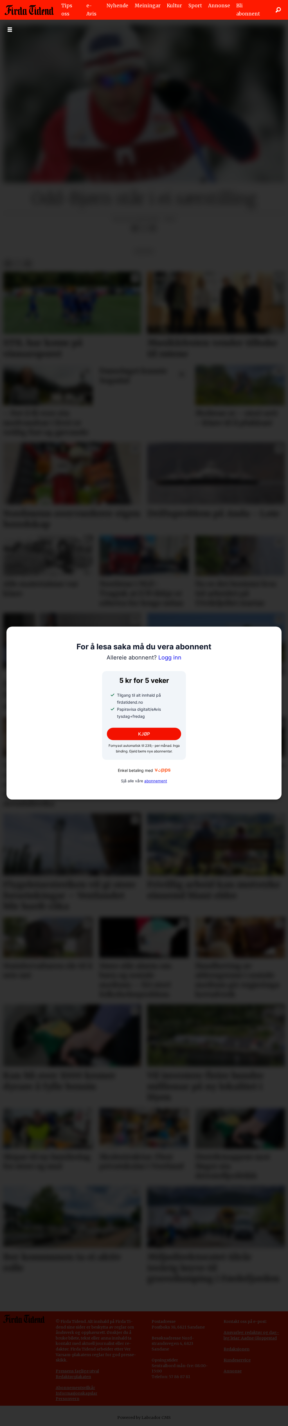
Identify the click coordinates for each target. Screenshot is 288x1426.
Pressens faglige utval (77, 1371)
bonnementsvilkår (76, 1387)
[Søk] (278, 10)
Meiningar (148, 6)
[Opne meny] (10, 29)
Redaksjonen (236, 1349)
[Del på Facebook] (134, 228)
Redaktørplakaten (73, 1376)
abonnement (155, 781)
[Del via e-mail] (152, 228)
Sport (195, 6)
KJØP (144, 734)
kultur (143, 251)
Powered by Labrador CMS (144, 1417)
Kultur (174, 6)
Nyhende (117, 6)
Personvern (67, 1398)
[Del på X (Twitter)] (144, 228)
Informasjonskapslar (76, 1393)
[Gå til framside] (29, 9)
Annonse (219, 6)
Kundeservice (237, 1360)
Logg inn (144, 657)
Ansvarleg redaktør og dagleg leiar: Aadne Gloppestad (251, 1335)
